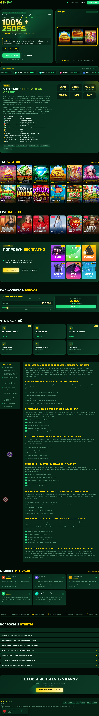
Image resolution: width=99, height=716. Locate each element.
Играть (24, 711)
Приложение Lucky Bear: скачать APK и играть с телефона (10, 399)
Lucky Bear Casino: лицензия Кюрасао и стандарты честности (9, 369)
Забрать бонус (10, 55)
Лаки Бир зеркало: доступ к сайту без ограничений (10, 374)
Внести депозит (75, 306)
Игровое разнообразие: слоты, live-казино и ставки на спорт (10, 393)
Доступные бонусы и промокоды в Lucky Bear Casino (10, 383)
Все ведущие (93, 213)
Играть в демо (11, 270)
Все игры (94, 162)
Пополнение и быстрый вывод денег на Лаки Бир (10, 388)
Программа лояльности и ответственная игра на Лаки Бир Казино (10, 405)
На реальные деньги (29, 270)
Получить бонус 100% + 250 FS (49, 690)
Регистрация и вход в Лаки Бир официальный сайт (10, 378)
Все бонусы (28, 55)
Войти (83, 2)
